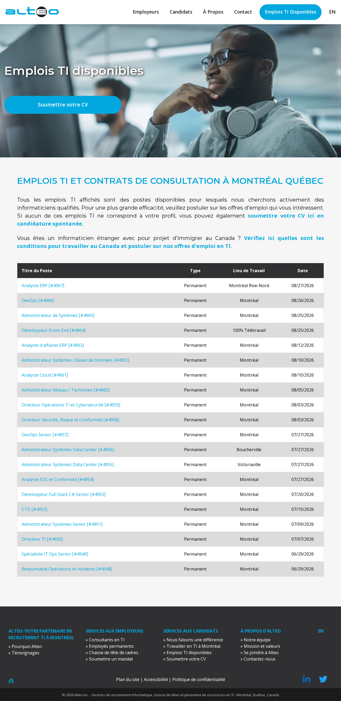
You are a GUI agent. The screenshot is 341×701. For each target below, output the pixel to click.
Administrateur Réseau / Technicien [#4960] (65, 390)
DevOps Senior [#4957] (45, 435)
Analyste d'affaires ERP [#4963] (53, 345)
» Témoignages (24, 653)
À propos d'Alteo (261, 631)
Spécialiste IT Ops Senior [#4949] (55, 554)
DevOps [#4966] (38, 300)
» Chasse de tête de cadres (112, 652)
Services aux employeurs (114, 631)
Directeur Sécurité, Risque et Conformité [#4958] (70, 420)
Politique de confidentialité (198, 679)
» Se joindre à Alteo (260, 652)
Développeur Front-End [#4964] (54, 330)
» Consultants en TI (105, 640)
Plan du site (127, 679)
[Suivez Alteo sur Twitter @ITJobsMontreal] (323, 681)
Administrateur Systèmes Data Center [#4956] (68, 450)
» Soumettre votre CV (184, 659)
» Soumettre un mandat (109, 659)
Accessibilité (156, 679)
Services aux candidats (190, 631)
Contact (243, 12)
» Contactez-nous (258, 659)
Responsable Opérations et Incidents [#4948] (67, 569)
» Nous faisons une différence (193, 640)
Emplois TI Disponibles (290, 12)
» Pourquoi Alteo (25, 646)
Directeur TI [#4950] (42, 539)
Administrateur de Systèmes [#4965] (58, 315)
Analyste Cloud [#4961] (45, 375)
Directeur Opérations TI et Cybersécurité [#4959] (71, 405)
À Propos (213, 12)
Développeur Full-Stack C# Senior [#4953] (64, 494)
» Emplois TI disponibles (187, 652)
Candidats (181, 12)
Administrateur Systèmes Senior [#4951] (62, 524)
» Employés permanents (110, 646)
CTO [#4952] (34, 509)
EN (332, 12)
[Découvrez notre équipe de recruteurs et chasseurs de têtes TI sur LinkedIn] (306, 681)
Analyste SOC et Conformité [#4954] (58, 479)
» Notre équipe (255, 640)
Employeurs (146, 12)
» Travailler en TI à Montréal (191, 646)
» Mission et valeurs (260, 646)
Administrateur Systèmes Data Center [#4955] (68, 464)
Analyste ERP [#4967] (43, 285)
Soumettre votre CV (63, 104)
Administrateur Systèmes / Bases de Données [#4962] (75, 360)
